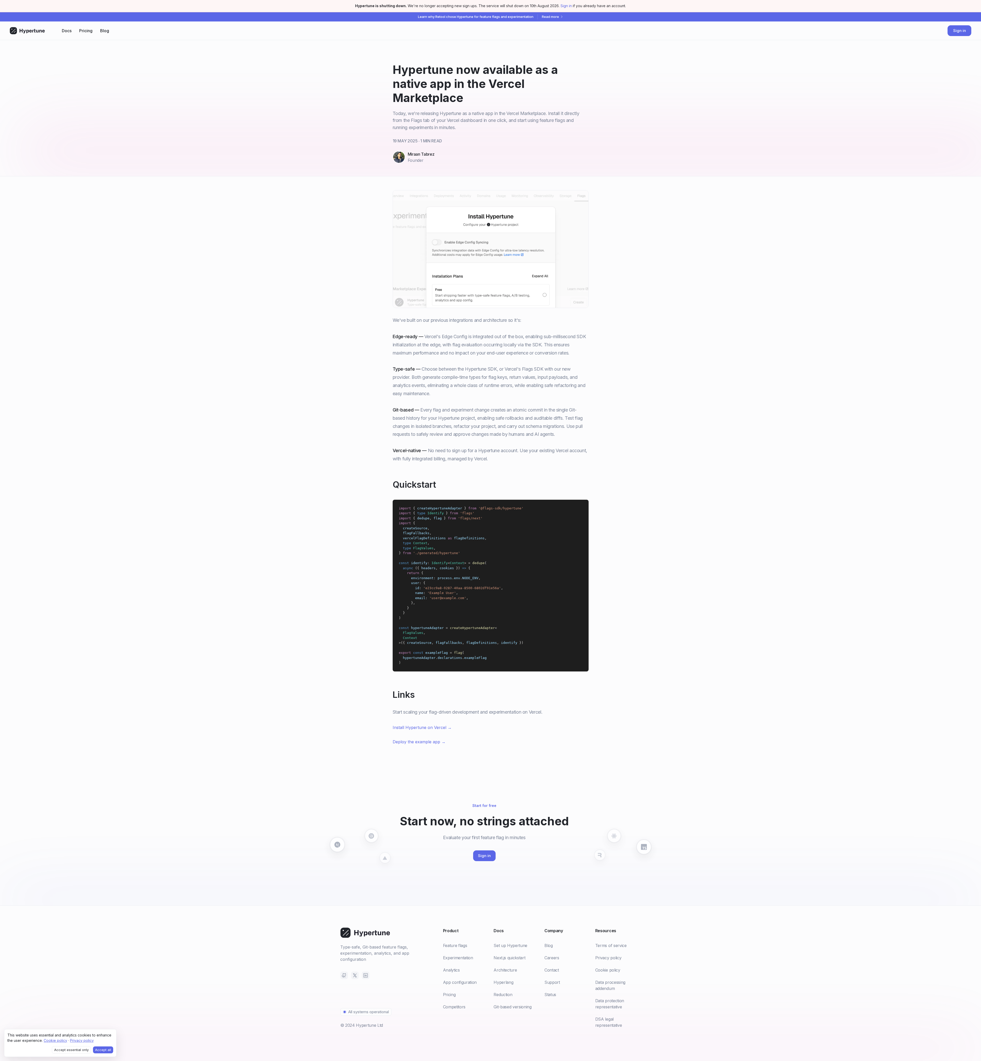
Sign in (566, 6)
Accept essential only (71, 1050)
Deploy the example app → (419, 741)
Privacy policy (82, 1040)
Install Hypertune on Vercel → (422, 727)
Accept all (103, 1050)
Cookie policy (55, 1040)
